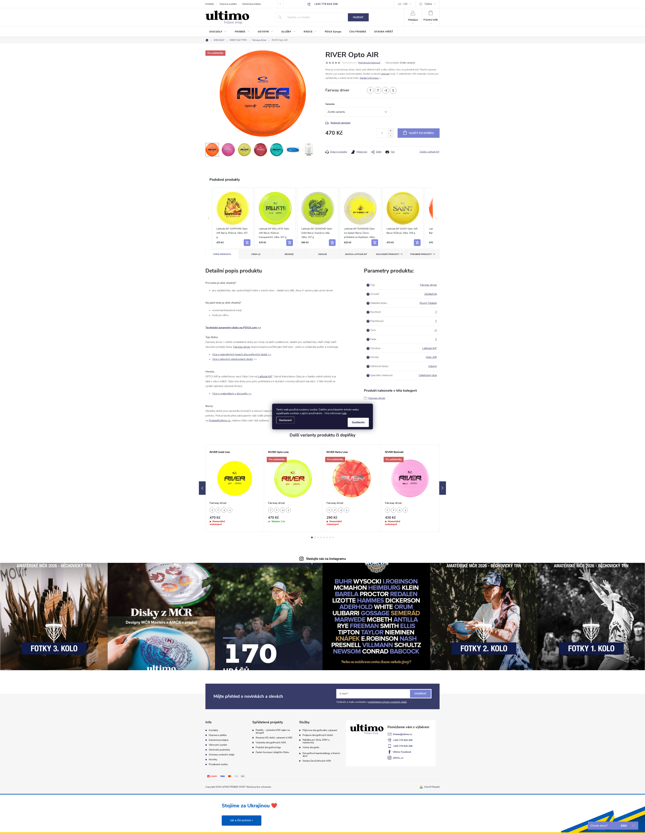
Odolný (432, 366)
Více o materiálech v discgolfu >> (232, 393)
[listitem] (232, 218)
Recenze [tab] (289, 254)
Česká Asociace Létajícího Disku (272, 752)
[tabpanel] (235, 488)
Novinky (213, 759)
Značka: (430, 151)
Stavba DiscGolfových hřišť (317, 761)
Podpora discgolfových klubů (318, 735)
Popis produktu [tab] (222, 254)
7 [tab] (330, 537)
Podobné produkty (421, 254)
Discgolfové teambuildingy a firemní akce (321, 754)
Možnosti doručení (340, 122)
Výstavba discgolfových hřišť (271, 742)
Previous (202, 488)
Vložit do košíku (421, 133)
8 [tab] (333, 537)
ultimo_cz (398, 757)
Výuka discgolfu (311, 747)
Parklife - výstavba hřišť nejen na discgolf (273, 731)
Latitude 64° (265, 376)
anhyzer (385, 73)
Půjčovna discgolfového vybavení (320, 730)
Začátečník (430, 294)
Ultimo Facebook (402, 752)
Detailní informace (369, 78)
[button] (208, 218)
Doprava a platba (228, 4)
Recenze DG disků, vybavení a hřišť (274, 737)
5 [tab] (324, 537)
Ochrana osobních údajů (221, 754)
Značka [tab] (356, 254)
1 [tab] (312, 537)
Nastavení (285, 420)
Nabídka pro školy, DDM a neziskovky (316, 741)
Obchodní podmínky (219, 749)
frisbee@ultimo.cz (402, 734)
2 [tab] (315, 537)
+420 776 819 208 (402, 740)
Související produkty (387, 254)
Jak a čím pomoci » (241, 820)
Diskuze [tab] (322, 254)
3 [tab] (318, 537)
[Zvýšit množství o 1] (390, 131)
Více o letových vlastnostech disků (232, 359)
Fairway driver (241, 347)
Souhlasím (358, 422)
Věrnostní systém (218, 744)
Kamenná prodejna (251, 4)
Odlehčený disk (428, 375)
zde (344, 413)
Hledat (358, 17)
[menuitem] (218, 32)
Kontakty (209, 4)
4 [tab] (321, 537)
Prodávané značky (218, 764)
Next (442, 488)
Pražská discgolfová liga (268, 747)
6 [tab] (327, 537)
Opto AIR (431, 357)
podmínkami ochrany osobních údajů (387, 702)
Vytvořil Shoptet (432, 786)
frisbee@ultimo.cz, (220, 420)
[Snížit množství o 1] (390, 135)
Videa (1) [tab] (255, 254)
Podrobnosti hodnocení (369, 62)
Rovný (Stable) (428, 303)
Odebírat (420, 693)
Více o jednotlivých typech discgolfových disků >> (241, 354)
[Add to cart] (247, 242)
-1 (435, 330)
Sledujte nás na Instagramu (326, 559)
